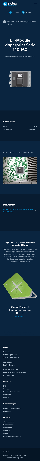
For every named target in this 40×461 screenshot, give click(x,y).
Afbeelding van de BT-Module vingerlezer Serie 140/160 (18, 210)
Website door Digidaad (15, 458)
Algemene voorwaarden (12, 455)
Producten (10, 22)
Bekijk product (20, 316)
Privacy (24, 455)
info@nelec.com (9, 365)
